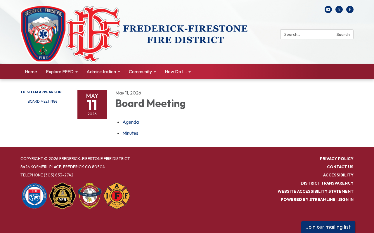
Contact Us (340, 166)
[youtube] (328, 11)
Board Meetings (42, 101)
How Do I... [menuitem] (176, 71)
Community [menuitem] (140, 71)
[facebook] (350, 11)
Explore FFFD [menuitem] (60, 71)
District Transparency (327, 183)
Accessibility (338, 175)
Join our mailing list (328, 226)
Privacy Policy (337, 158)
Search (343, 34)
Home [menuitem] (31, 71)
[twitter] (339, 11)
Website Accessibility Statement (316, 191)
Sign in (346, 199)
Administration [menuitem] (101, 71)
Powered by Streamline (308, 199)
